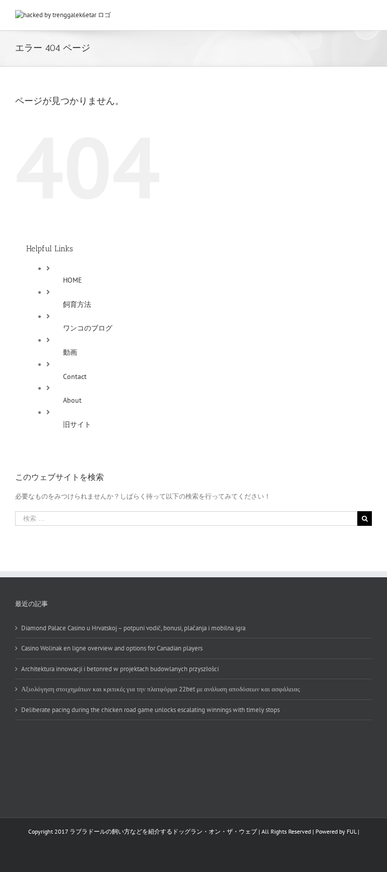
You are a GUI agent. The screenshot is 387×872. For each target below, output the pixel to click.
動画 (70, 352)
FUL (351, 831)
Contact (75, 376)
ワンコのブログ (87, 328)
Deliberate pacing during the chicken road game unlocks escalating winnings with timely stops (150, 709)
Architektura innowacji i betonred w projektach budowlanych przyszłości (120, 669)
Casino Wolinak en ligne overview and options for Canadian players (112, 648)
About (72, 400)
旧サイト (77, 424)
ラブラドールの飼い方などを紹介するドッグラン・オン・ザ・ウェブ (163, 831)
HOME (72, 280)
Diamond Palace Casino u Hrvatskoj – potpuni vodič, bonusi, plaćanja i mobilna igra (133, 628)
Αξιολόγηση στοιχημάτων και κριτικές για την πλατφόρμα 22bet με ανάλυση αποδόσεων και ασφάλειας (160, 689)
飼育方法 (77, 304)
